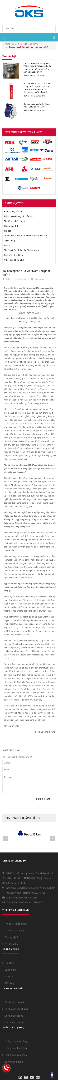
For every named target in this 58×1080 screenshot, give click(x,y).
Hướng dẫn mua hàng (15, 1041)
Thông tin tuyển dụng (14, 923)
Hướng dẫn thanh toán (15, 1048)
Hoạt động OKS (11, 226)
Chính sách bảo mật (14, 1002)
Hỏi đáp (7, 231)
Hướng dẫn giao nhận (15, 1054)
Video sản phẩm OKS (14, 260)
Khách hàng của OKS (14, 211)
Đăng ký (8, 976)
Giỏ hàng (8, 983)
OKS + (7, 245)
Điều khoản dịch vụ (13, 1022)
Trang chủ (10, 44)
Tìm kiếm (8, 962)
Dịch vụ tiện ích (11, 937)
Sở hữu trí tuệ (11, 944)
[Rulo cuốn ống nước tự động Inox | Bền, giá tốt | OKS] (10, 111)
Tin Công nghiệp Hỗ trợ (28, 44)
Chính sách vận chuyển (16, 1008)
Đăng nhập (9, 969)
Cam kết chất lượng (13, 930)
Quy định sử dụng (13, 1061)
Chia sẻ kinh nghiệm (13, 255)
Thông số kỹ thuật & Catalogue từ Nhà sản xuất (25, 235)
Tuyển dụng (9, 240)
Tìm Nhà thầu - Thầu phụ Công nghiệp (21, 250)
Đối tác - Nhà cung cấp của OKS (19, 216)
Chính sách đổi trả (13, 1015)
